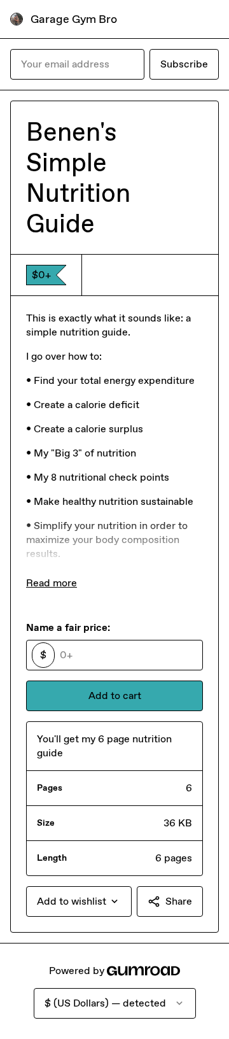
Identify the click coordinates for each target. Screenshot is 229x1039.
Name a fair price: (68, 627)
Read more (51, 583)
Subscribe (184, 64)
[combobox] (79, 901)
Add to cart (114, 695)
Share (178, 901)
